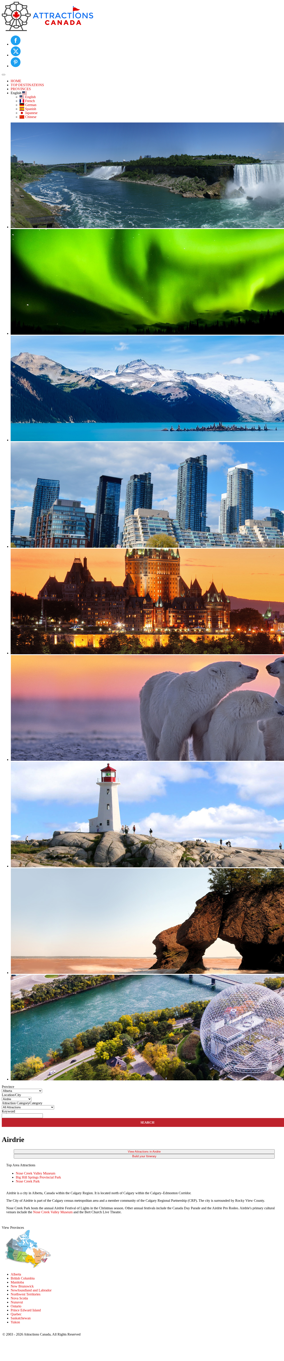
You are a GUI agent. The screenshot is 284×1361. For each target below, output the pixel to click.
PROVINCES (21, 89)
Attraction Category (16, 1103)
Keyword (8, 1111)
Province (8, 1087)
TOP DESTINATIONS (27, 85)
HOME (16, 81)
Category (36, 1103)
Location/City (11, 1095)
